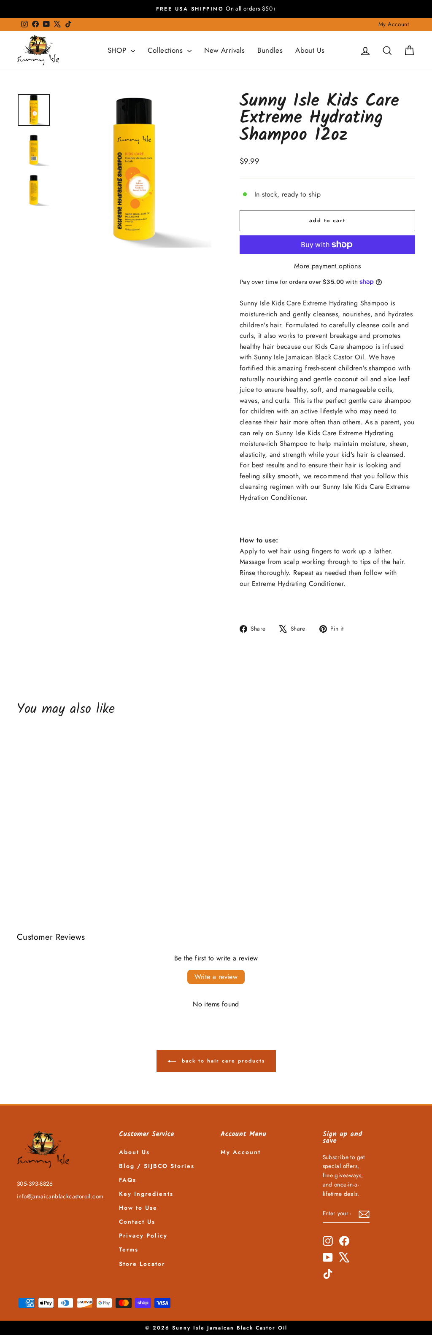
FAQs (127, 1180)
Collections (166, 50)
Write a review (216, 977)
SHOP (118, 50)
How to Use (138, 1207)
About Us (309, 50)
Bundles (270, 50)
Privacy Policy (143, 1235)
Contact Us (137, 1221)
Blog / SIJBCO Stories (156, 1166)
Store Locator (142, 1263)
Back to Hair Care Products (222, 1060)
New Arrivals (224, 50)
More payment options (327, 266)
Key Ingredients (146, 1193)
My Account (393, 24)
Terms (128, 1249)
